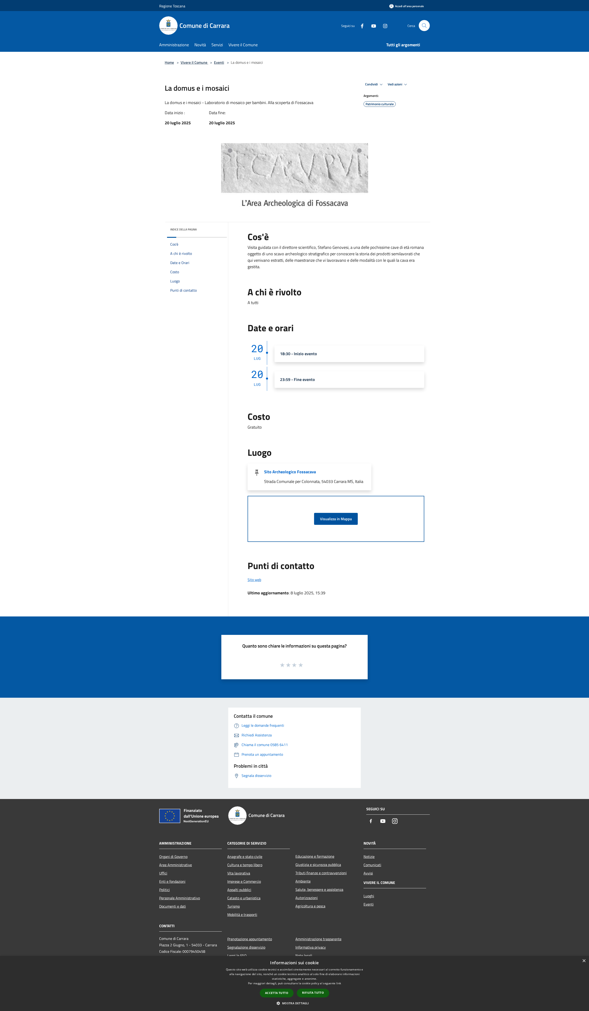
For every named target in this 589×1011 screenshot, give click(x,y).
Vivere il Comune (194, 62)
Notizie (369, 856)
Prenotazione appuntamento (249, 939)
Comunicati (372, 865)
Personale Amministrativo (179, 898)
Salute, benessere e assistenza (319, 889)
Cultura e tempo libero (244, 865)
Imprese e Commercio (244, 881)
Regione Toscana (172, 6)
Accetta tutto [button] (276, 993)
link (338, 983)
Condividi (371, 84)
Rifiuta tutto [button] (313, 993)
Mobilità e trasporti (242, 914)
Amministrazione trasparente (318, 939)
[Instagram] (383, 25)
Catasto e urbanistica (243, 898)
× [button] (584, 961)
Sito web (254, 579)
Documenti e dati (172, 906)
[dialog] (294, 983)
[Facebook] (360, 25)
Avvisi (368, 873)
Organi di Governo (173, 856)
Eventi (219, 62)
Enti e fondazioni (172, 881)
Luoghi (369, 896)
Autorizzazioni (306, 898)
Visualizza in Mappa (336, 519)
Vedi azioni (395, 84)
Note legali (303, 955)
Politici (164, 889)
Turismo (233, 906)
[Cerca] (424, 25)
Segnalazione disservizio (246, 947)
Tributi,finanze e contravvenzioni (321, 873)
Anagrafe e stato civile (244, 856)
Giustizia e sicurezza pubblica (318, 864)
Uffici (163, 873)
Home (169, 62)
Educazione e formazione (314, 856)
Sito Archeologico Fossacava (290, 472)
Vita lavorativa (238, 873)
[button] (294, 1003)
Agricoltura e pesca (310, 906)
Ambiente (303, 881)
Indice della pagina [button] (183, 229)
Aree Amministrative (175, 865)
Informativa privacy (310, 947)
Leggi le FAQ (237, 955)
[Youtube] (371, 25)
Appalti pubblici (239, 889)
